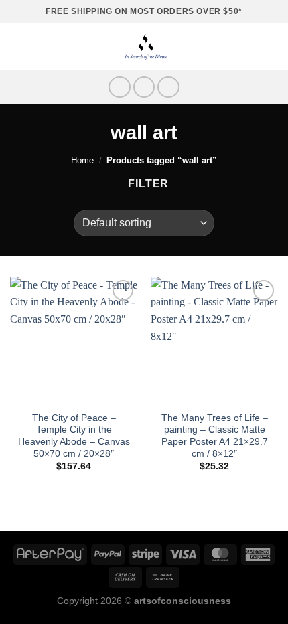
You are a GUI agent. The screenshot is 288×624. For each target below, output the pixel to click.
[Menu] (18, 46)
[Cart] (271, 47)
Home (82, 160)
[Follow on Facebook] (120, 87)
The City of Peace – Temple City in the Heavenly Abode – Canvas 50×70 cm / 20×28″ (74, 436)
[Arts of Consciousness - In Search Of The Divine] (145, 46)
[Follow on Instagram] (144, 87)
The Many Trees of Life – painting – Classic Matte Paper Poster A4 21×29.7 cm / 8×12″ (214, 436)
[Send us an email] (168, 87)
